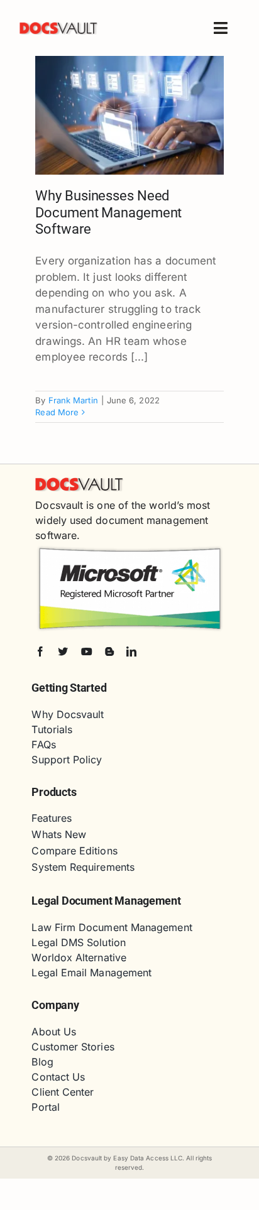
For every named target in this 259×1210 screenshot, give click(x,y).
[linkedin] (131, 651)
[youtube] (86, 651)
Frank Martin (73, 400)
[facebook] (40, 651)
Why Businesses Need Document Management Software (108, 212)
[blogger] (109, 651)
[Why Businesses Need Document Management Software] (129, 115)
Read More (57, 412)
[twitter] (63, 651)
